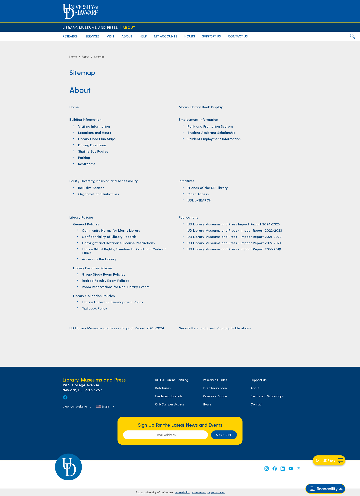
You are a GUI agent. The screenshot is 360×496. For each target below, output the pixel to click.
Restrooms (86, 163)
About (128, 27)
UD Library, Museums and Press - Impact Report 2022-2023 (235, 230)
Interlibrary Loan (215, 388)
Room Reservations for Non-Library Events (116, 286)
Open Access (198, 194)
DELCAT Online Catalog (171, 380)
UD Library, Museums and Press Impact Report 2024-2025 (234, 224)
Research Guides (215, 380)
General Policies (86, 224)
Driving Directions (92, 145)
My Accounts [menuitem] (165, 36)
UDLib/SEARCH (199, 200)
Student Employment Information (214, 138)
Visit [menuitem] (110, 36)
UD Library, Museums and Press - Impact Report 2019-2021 (234, 243)
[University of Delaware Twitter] (298, 468)
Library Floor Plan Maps (97, 138)
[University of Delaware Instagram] (266, 468)
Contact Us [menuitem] (238, 36)
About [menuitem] (126, 36)
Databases (163, 388)
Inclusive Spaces (91, 187)
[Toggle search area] (352, 36)
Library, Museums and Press (90, 27)
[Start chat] (329, 460)
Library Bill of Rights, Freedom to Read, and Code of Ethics (124, 251)
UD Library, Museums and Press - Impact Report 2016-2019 (234, 249)
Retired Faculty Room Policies (105, 280)
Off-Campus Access (169, 404)
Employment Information (198, 119)
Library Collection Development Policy (112, 302)
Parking (84, 157)
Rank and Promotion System (210, 126)
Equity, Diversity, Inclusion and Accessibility (103, 181)
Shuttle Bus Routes (93, 151)
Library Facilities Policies (92, 268)
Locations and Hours (94, 132)
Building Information (85, 119)
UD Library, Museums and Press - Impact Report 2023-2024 (116, 328)
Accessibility (182, 492)
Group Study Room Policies (103, 274)
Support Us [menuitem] (211, 36)
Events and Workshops (267, 396)
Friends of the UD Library (208, 187)
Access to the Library (99, 259)
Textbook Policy (94, 308)
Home (74, 107)
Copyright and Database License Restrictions (118, 243)
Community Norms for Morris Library (111, 230)
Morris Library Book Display (201, 107)
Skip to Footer (8, 1)
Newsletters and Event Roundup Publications (215, 328)
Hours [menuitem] (189, 36)
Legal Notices (216, 492)
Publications (188, 217)
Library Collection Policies (94, 295)
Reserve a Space (215, 396)
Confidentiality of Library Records (109, 236)
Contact (256, 404)
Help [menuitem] (143, 36)
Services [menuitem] (92, 36)
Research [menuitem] (70, 36)
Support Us (258, 380)
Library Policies (81, 217)
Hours (207, 404)
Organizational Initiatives (98, 194)
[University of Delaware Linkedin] (282, 468)
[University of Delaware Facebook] (274, 468)
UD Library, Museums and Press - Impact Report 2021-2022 (234, 236)
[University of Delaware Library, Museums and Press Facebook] (65, 397)
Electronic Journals (168, 396)
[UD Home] (80, 11)
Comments (199, 492)
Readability (327, 488)
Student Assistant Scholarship (212, 132)
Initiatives (186, 181)
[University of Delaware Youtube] (290, 468)
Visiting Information (94, 126)
